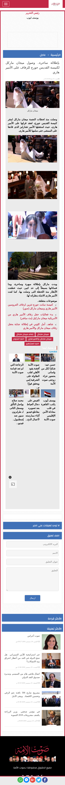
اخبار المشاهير (32, 344)
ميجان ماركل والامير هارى (40, 339)
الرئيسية (56, 55)
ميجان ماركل (43, 334)
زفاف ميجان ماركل (24, 334)
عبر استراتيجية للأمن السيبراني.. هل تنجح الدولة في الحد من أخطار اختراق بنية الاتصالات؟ (22, 658)
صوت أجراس (33, 636)
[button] (10, 477)
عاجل (43, 55)
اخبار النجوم (18, 339)
